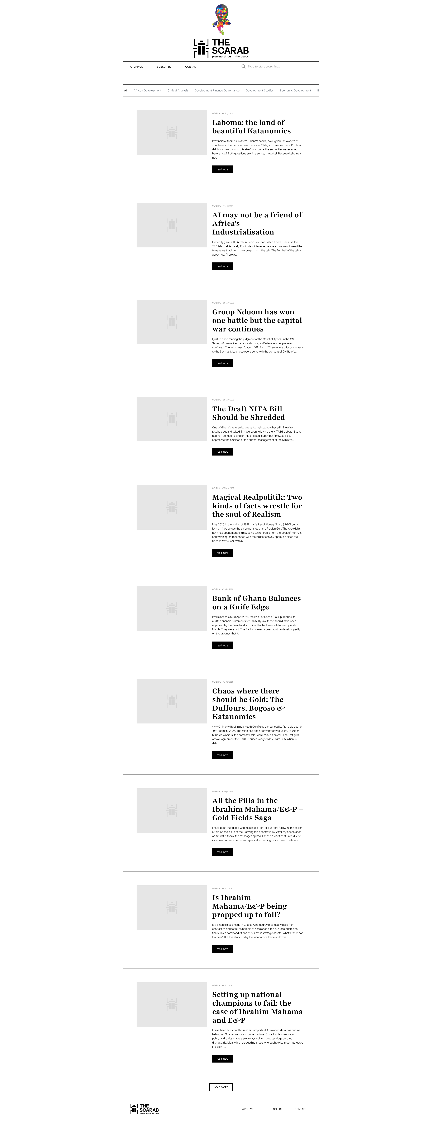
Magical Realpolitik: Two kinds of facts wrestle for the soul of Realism (257, 506)
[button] (221, 1087)
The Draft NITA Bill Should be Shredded (248, 413)
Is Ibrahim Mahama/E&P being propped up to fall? (249, 906)
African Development (147, 90)
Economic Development (295, 90)
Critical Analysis (177, 90)
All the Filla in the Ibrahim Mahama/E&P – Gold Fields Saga (257, 809)
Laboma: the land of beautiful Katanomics (251, 126)
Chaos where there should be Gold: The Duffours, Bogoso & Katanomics (248, 704)
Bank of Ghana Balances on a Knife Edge (256, 602)
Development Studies (260, 90)
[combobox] (279, 66)
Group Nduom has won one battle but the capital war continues (257, 320)
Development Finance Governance (217, 90)
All (125, 90)
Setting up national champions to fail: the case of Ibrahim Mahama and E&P (257, 1007)
